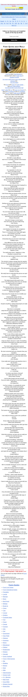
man (17, 79)
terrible (21, 84)
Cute (4, 610)
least (15, 74)
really (17, 75)
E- (18, 21)
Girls (4, 629)
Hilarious (5, 638)
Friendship (6, 592)
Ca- (10, 21)
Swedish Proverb (14, 77)
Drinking (5, 615)
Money (5, 642)
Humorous (6, 640)
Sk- (21, 23)
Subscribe (14, 40)
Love (7, 74)
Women (5, 665)
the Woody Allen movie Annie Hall (14, 87)
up (11, 90)
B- (8, 21)
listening (12, 91)
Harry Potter (6, 635)
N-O (7, 23)
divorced (12, 81)
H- (24, 21)
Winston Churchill (7, 684)
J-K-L (2, 23)
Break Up (5, 606)
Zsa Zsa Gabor (14, 82)
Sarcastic (5, 654)
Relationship (6, 649)
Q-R (16, 23)
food (7, 84)
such (11, 86)
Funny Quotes (14, 585)
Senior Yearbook (7, 656)
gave (16, 90)
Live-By (5, 594)
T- (23, 23)
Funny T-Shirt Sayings (9, 658)
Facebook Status (7, 617)
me (9, 74)
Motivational (6, 645)
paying (18, 93)
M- (5, 23)
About (14, 19)
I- (26, 21)
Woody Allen (6, 686)
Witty (4, 670)
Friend (4, 622)
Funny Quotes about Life (8, 17)
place (13, 84)
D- (15, 21)
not (9, 91)
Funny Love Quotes (20, 17)
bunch (22, 90)
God (4, 631)
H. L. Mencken (7, 677)
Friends (5, 624)
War (4, 661)
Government (6, 633)
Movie (4, 599)
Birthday (5, 603)
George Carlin (6, 675)
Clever (4, 608)
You (4, 79)
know (12, 79)
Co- (13, 21)
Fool (4, 619)
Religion (5, 652)
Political (5, 647)
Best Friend (6, 601)
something (22, 91)
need (21, 75)
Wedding (5, 663)
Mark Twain (6, 679)
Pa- (10, 23)
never (6, 79)
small (14, 86)
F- (20, 21)
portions (18, 86)
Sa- (19, 23)
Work (4, 668)
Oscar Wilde (6, 682)
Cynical (5, 613)
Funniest (5, 626)
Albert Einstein (7, 672)
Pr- (13, 23)
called (6, 90)
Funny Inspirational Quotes (10, 589)
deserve (19, 74)
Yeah (2, 90)
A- (5, 21)
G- (22, 21)
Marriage (5, 596)
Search (2, 21)
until (19, 79)
